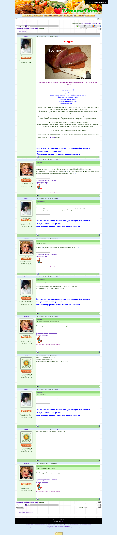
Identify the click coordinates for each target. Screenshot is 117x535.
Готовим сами (19, 28)
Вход (32, 4)
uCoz (61, 521)
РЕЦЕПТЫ (27, 28)
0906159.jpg (51, 137)
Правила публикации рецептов (46, 180)
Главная (21, 4)
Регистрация (27, 4)
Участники (94, 23)
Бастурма (41, 28)
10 (57, 463)
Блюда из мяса (34, 28)
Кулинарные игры (42, 183)
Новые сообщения (86, 23)
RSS (79, 2)
